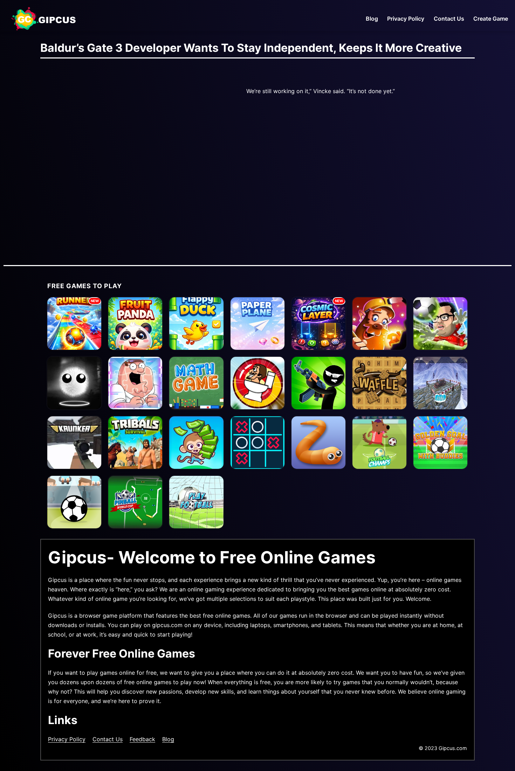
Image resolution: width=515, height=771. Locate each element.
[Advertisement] (117, 163)
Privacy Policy (405, 18)
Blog (372, 18)
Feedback (142, 739)
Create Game (490, 18)
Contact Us (449, 18)
